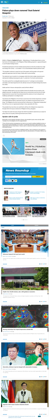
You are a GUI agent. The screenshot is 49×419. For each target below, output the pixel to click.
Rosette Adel (5, 16)
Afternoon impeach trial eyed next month (14, 254)
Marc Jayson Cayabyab (7, 256)
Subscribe (46, 2)
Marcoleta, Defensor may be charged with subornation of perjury (20, 367)
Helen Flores (6, 406)
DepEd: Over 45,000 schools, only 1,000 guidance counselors (19, 292)
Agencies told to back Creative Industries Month (16, 404)
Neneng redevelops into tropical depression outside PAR (18, 329)
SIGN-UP (38, 176)
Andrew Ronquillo (7, 331)
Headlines (5, 8)
